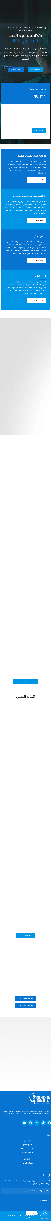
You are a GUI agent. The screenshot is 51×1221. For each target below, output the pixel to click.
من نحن (27, 1141)
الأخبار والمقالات (27, 1148)
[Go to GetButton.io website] (45, 1218)
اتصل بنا (27, 1159)
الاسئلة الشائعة (27, 1152)
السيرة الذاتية (27, 1145)
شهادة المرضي (27, 1163)
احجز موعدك (11, 1215)
